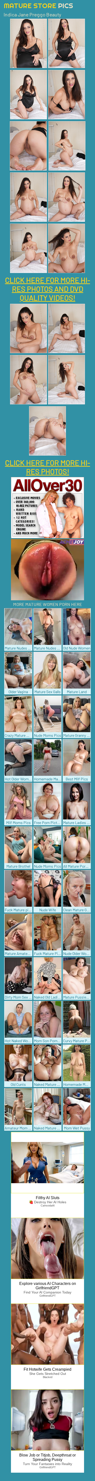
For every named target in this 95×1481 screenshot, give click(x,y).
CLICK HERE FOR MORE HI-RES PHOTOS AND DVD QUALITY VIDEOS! (47, 289)
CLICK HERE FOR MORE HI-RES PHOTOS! (47, 467)
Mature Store (38, 5)
